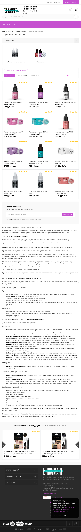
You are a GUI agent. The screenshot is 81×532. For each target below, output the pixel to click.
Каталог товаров (14, 25)
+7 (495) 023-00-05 (30, 7)
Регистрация (56, 2)
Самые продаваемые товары (54, 426)
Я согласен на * (25, 219)
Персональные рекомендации (27, 426)
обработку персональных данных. (29, 219)
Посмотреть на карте (49, 493)
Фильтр (10, 75)
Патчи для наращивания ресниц (16, 70)
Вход (49, 2)
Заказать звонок (70, 2)
